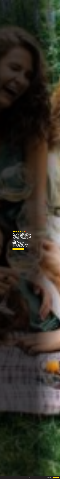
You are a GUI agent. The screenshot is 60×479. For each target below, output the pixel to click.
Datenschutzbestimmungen (36, 477)
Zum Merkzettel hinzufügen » (18, 249)
